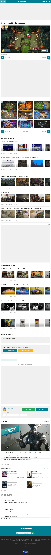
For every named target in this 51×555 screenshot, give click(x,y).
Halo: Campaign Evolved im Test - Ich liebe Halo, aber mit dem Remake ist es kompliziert (20, 457)
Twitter (20, 546)
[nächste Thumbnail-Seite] (48, 131)
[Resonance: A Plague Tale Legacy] (29, 484)
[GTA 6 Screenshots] (8, 198)
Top (41, 359)
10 (1, 518)
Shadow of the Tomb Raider (9, 500)
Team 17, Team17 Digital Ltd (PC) (13, 415)
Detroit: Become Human (8, 511)
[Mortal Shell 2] (29, 474)
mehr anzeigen (4, 490)
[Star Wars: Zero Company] (4, 484)
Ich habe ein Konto (10, 350)
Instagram (27, 546)
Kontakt (39, 539)
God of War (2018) (7, 518)
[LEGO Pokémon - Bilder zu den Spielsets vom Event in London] (8, 290)
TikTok (31, 546)
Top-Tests (5, 421)
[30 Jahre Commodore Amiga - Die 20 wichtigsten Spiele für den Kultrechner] (8, 163)
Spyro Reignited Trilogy (8, 509)
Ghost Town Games (23, 415)
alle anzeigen (46, 421)
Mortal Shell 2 (35, 471)
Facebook (23, 546)
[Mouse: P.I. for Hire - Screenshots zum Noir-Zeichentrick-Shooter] (8, 307)
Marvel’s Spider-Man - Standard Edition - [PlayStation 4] (14, 497)
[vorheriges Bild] (2, 57)
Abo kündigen (18, 539)
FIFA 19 (5, 504)
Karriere (31, 539)
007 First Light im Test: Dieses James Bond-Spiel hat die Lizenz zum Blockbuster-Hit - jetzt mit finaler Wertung (24, 461)
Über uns (7, 539)
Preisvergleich (28, 409)
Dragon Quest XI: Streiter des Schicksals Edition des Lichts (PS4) (16, 514)
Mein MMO (25, 543)
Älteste (25, 359)
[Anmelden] (32, 533)
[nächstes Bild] (48, 57)
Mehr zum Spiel (42, 409)
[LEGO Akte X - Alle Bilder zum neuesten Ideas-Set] (8, 274)
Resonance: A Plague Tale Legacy (37, 481)
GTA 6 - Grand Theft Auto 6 (12, 471)
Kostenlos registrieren (25, 350)
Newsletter (35, 539)
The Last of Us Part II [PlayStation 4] (10, 516)
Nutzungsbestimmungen (45, 539)
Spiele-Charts (6, 495)
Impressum (3, 539)
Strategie (4, 415)
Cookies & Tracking (28, 540)
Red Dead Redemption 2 (8, 507)
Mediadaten (14, 540)
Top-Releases (6, 469)
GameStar (16, 543)
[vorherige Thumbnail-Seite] (2, 131)
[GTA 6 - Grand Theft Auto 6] (4, 474)
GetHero (29, 543)
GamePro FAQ (12, 539)
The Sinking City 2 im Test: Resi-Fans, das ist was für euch (14, 455)
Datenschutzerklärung (21, 540)
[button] (3, 1)
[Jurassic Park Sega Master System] (8, 147)
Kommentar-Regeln (14, 341)
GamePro (20, 543)
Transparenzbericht (36, 540)
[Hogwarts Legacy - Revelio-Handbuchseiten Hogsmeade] (8, 182)
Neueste (9, 359)
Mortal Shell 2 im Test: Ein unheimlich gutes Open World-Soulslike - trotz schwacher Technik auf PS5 (22, 452)
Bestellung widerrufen (25, 539)
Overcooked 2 (10, 408)
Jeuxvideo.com (33, 543)
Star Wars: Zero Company (12, 481)
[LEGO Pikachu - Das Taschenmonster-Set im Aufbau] (8, 323)
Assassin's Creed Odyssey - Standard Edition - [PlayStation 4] (15, 502)
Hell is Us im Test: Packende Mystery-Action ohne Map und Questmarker (17, 459)
